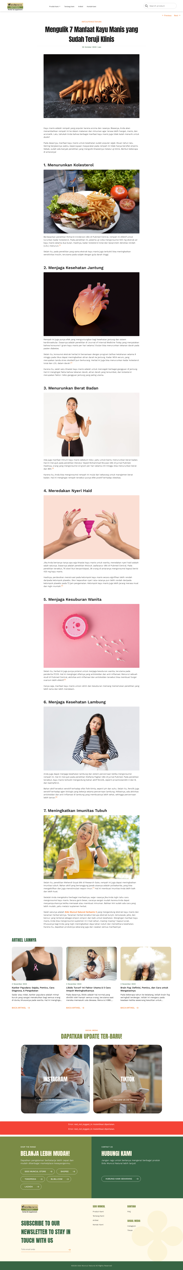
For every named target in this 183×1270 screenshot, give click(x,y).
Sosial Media (133, 1221)
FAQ (129, 1212)
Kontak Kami (91, 6)
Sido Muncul (99, 1206)
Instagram (131, 1226)
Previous (168, 15)
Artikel (80, 6)
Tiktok (130, 1230)
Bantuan (131, 1206)
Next (176, 15)
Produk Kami (54, 6)
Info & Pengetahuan (91, 21)
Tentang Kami (69, 6)
